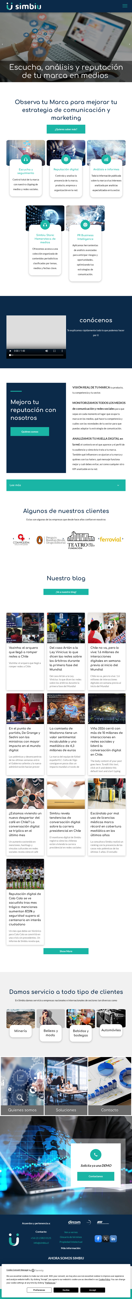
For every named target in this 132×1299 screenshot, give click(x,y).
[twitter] (105, 1239)
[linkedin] (113, 1239)
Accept (92, 1290)
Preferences (39, 1290)
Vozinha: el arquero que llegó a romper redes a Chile (23, 652)
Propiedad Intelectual (71, 1241)
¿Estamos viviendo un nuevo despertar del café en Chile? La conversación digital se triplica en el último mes (25, 824)
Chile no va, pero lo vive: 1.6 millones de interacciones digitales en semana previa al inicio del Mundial (105, 658)
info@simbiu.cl (41, 1242)
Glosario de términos (71, 1237)
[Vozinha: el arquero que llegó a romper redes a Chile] (25, 628)
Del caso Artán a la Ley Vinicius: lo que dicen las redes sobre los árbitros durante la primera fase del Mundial (66, 658)
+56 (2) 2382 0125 (41, 1237)
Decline (66, 1290)
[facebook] (98, 1239)
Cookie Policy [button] (104, 1279)
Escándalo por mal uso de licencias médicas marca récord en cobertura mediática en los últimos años (105, 824)
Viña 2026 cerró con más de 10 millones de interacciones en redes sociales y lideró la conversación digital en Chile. (106, 741)
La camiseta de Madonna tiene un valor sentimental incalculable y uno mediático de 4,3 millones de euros (63, 739)
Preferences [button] (50, 1283)
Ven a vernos (71, 1232)
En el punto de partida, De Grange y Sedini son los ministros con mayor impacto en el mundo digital (25, 739)
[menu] (125, 6)
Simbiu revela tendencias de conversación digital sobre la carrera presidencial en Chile (65, 822)
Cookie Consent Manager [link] (17, 1270)
